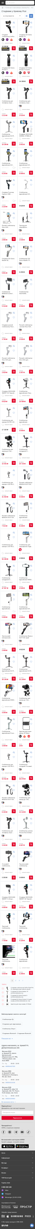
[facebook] (3, 1132)
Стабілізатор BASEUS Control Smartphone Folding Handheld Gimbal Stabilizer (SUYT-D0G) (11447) (8, 292)
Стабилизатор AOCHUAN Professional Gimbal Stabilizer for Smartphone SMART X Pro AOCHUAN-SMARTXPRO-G (25, 292)
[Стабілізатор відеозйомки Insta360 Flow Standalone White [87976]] (9, 599)
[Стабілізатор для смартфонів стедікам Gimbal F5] (26, 537)
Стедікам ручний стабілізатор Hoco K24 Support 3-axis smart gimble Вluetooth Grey (8, 326)
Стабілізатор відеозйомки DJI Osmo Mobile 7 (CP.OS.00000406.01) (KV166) (26, 193)
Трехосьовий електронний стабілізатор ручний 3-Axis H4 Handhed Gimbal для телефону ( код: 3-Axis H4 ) (8, 637)
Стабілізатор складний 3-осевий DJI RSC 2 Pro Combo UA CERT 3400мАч (25, 765)
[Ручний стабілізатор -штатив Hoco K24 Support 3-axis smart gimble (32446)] (26, 317)
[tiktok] (28, 1132)
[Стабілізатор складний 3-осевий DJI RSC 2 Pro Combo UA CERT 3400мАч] (26, 756)
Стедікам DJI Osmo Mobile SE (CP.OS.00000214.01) (9, 259)
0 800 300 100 (6, 1187)
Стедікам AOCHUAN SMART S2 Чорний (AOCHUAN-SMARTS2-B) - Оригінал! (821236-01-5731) (8, 392)
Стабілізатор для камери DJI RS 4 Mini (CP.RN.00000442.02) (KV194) (9, 421)
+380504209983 (10, 1098)
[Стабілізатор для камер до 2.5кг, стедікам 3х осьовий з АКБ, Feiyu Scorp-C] (9, 441)
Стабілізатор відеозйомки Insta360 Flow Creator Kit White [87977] (24, 516)
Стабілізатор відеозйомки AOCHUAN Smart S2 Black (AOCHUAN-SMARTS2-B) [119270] (25, 960)
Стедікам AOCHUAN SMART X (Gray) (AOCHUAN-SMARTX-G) (8, 898)
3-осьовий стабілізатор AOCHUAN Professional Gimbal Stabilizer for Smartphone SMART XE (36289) (8, 865)
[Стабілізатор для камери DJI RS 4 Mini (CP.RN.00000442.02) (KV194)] (9, 412)
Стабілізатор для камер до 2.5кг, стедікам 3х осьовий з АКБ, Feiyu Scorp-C (8, 450)
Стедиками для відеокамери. (11, 1024)
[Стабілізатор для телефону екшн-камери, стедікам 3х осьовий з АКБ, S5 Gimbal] (9, 93)
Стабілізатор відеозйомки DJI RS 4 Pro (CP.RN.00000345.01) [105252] (9, 670)
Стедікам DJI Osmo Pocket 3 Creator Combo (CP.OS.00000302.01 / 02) (26, 69)
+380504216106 (10, 1082)
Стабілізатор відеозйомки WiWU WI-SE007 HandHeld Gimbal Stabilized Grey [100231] (8, 699)
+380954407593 (10, 1066)
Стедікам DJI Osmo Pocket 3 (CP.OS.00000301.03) (9, 69)
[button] (26, 16)
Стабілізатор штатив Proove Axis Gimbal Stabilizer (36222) (25, 831)
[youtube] (22, 1132)
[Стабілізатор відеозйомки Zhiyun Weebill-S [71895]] (26, 383)
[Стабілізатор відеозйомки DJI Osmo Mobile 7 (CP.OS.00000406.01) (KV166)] (26, 184)
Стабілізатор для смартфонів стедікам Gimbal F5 (26, 545)
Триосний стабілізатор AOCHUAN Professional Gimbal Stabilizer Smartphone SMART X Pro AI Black (25, 927)
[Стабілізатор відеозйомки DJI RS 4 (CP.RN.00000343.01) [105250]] (26, 661)
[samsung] (17, 1216)
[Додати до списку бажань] (14, 27)
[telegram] (16, 1132)
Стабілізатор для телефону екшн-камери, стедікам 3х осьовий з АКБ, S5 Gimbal (8, 102)
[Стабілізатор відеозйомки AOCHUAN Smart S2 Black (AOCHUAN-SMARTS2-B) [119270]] (26, 951)
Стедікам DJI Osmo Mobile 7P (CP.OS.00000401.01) (26, 35)
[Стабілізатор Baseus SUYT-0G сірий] (26, 628)
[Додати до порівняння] (14, 22)
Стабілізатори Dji (7, 1019)
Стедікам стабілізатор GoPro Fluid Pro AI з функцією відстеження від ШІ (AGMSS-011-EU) (8, 35)
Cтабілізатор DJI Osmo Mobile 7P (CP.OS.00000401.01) (26, 259)
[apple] (8, 1216)
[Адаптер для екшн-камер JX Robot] (26, 723)
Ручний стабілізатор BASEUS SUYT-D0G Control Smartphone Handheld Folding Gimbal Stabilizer (25, 483)
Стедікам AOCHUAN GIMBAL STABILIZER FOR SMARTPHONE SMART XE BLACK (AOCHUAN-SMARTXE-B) (26, 135)
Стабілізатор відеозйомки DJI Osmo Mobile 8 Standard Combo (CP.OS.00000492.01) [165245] (26, 164)
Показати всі (6, 1038)
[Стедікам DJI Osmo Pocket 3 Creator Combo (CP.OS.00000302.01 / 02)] (26, 60)
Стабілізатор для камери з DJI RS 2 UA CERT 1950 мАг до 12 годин (8, 483)
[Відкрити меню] (3, 3)
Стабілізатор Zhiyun (8, 1028)
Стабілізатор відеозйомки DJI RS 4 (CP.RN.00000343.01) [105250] (26, 670)
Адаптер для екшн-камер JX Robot (25, 732)
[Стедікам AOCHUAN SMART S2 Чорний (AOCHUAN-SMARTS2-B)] (26, 889)
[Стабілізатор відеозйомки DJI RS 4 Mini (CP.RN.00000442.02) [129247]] (9, 126)
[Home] (3, 8)
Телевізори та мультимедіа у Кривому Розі (17, 7)
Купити (14, 48)
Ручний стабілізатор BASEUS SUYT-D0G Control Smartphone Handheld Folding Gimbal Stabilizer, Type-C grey (8, 798)
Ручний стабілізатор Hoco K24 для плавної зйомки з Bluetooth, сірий (8, 359)
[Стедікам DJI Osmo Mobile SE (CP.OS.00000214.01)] (9, 250)
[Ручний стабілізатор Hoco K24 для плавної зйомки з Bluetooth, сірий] (9, 350)
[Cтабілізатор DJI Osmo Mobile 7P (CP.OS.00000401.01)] (26, 250)
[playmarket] (22, 1146)
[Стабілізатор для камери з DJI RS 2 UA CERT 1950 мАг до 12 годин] (9, 474)
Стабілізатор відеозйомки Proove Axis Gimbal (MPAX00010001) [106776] (8, 732)
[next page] (22, 980)
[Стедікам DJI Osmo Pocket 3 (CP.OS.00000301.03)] (9, 60)
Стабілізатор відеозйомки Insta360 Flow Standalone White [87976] (7, 608)
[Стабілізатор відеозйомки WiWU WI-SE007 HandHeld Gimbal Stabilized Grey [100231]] (9, 690)
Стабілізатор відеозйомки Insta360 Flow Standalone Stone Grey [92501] (25, 421)
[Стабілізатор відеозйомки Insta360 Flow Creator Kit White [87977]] (26, 508)
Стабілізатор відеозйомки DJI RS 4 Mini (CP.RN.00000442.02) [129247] (9, 135)
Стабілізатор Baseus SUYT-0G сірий (26, 637)
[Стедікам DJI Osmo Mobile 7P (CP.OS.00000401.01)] (26, 27)
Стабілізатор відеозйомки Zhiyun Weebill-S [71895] (25, 392)
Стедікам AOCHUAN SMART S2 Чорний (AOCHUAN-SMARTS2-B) (25, 898)
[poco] (28, 1216)
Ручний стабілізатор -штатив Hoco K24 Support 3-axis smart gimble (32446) (25, 326)
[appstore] (8, 1146)
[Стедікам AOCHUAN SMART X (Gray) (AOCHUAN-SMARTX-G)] (9, 889)
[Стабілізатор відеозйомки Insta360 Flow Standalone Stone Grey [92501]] (26, 412)
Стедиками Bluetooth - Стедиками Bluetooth (16, 1033)
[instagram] (10, 1132)
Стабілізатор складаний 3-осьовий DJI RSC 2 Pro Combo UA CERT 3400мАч (26, 450)
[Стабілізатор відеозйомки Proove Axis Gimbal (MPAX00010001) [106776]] (9, 723)
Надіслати (7, 3)
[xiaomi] (3, 1216)
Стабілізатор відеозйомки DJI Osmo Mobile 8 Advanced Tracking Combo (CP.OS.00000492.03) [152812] (9, 164)
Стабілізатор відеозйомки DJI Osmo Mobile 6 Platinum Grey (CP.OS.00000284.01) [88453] (26, 608)
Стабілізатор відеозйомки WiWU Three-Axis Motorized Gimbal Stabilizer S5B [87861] (26, 579)
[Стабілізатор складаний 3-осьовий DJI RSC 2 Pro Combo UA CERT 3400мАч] (26, 441)
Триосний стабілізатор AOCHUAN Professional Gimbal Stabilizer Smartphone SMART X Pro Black (8, 960)
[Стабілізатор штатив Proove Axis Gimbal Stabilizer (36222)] (26, 823)
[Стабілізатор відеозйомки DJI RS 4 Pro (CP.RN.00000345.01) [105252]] (9, 661)
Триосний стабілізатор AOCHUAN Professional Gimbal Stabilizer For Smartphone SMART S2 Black (8, 927)
